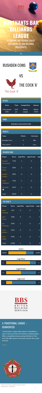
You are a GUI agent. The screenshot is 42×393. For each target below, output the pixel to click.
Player (4, 157)
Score (14, 157)
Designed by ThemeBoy (8, 386)
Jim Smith (5, 187)
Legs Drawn (31, 157)
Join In (4, 345)
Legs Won (21, 157)
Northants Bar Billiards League (21, 29)
